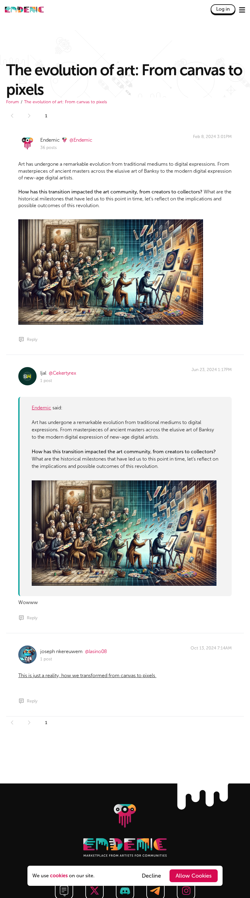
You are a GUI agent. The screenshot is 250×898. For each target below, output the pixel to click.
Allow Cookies (194, 875)
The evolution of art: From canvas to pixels (65, 101)
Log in (223, 9)
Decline (151, 875)
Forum (12, 101)
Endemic (41, 408)
